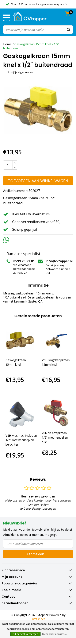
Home (7, 44)
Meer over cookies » (54, 634)
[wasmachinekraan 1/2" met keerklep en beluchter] (21, 414)
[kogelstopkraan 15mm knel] (56, 340)
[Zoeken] (68, 29)
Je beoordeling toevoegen (38, 508)
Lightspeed (38, 619)
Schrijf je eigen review (20, 72)
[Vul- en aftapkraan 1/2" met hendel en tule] (56, 413)
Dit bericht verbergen (25, 634)
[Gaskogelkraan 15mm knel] (19, 340)
